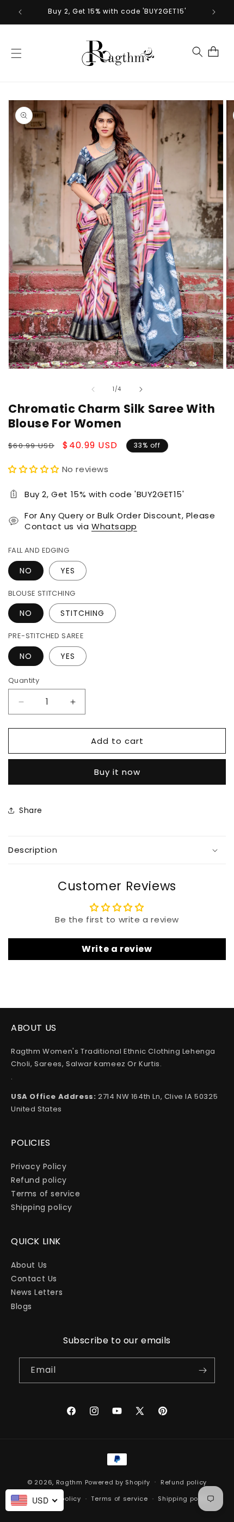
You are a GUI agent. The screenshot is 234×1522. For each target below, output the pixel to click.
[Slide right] (141, 389)
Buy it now (117, 772)
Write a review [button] (117, 949)
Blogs (21, 1306)
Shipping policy (41, 1207)
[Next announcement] (214, 12)
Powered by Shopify (118, 1481)
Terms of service (46, 1193)
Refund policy (39, 1180)
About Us (29, 1265)
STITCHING (82, 613)
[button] (16, 53)
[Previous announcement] (20, 12)
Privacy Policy (38, 1166)
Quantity (23, 680)
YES (67, 570)
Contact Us (34, 1278)
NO (26, 570)
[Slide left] (93, 389)
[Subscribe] (202, 1370)
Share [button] (30, 810)
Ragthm (69, 1481)
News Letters (37, 1292)
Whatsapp (114, 526)
